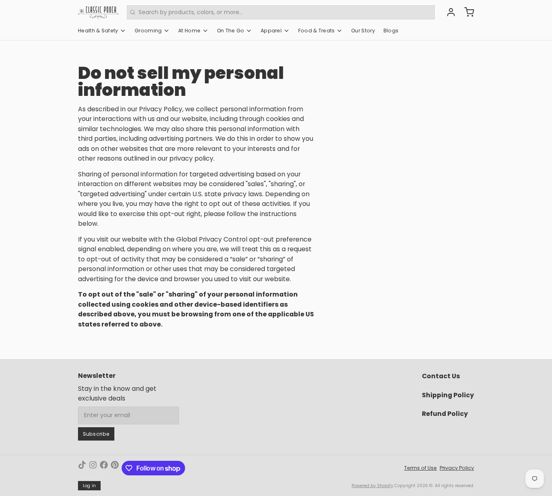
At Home (189, 30)
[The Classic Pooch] (98, 12)
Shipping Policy (448, 395)
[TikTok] (82, 468)
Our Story (363, 30)
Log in (89, 486)
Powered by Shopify (372, 486)
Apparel (271, 30)
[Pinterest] (115, 468)
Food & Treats (316, 30)
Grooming (148, 30)
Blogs (391, 30)
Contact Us (441, 376)
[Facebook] (104, 468)
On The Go (230, 30)
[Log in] (448, 12)
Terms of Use (420, 467)
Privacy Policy (457, 467)
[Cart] (466, 12)
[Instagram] (93, 468)
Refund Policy (445, 413)
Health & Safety (98, 30)
